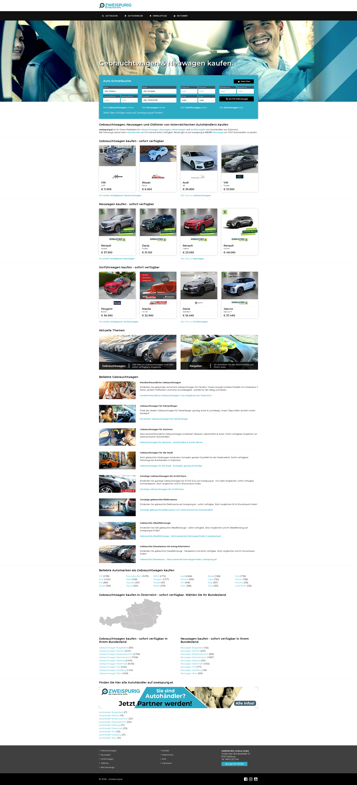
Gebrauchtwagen (109, 750)
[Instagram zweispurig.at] (250, 779)
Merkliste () (160, 16)
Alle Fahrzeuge (107, 767)
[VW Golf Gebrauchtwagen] (117, 156)
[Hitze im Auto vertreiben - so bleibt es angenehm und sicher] (219, 352)
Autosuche (111, 16)
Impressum (167, 763)
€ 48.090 (229, 252)
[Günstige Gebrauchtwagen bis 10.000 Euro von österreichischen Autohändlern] (117, 484)
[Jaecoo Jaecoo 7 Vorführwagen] (239, 285)
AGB (164, 759)
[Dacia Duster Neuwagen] (158, 222)
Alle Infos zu (196, 195)
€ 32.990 (147, 315)
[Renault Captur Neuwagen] (199, 222)
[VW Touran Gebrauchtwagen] (239, 159)
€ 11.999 (106, 189)
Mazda (146, 308)
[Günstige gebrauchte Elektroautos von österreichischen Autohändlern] (117, 507)
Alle (118, 107)
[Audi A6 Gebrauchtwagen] (199, 158)
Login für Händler (236, 764)
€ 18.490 (188, 315)
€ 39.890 (188, 189)
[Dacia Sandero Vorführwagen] (199, 285)
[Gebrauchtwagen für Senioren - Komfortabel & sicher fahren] (117, 437)
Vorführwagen (107, 759)
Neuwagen (106, 755)
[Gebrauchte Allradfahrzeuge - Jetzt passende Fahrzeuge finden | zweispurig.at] (117, 531)
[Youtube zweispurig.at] (255, 779)
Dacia (145, 245)
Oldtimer (105, 763)
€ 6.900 (147, 189)
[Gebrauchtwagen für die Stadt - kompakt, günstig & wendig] (117, 460)
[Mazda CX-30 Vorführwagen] (158, 285)
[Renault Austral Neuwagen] (117, 222)
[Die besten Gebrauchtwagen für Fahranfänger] (117, 414)
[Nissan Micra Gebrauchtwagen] (158, 154)
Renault (106, 245)
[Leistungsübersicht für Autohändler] (178, 697)
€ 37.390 (106, 252)
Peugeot (107, 308)
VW (103, 182)
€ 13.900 (229, 189)
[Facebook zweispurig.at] (245, 779)
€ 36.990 (107, 315)
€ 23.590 (188, 252)
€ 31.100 (147, 252)
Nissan (146, 182)
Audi (186, 182)
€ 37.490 (229, 315)
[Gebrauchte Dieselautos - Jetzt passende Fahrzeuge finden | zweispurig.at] (117, 554)
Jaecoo (228, 308)
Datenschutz (167, 755)
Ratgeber (182, 16)
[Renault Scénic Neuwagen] (239, 222)
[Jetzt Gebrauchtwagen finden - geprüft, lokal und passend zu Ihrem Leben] (137, 352)
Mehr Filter (245, 81)
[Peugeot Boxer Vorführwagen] (117, 285)
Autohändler (135, 16)
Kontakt (165, 750)
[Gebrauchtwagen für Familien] (117, 390)
